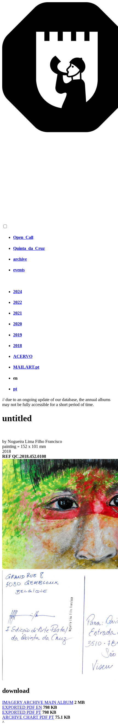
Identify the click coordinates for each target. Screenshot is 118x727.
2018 (17, 345)
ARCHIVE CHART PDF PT (28, 717)
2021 (17, 313)
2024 (17, 291)
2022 (17, 302)
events (19, 269)
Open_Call (23, 237)
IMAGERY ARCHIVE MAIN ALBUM (37, 702)
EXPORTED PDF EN (22, 707)
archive (20, 259)
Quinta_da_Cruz (29, 248)
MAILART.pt (26, 367)
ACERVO (22, 356)
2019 (17, 335)
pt (15, 389)
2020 (17, 323)
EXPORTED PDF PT (21, 712)
